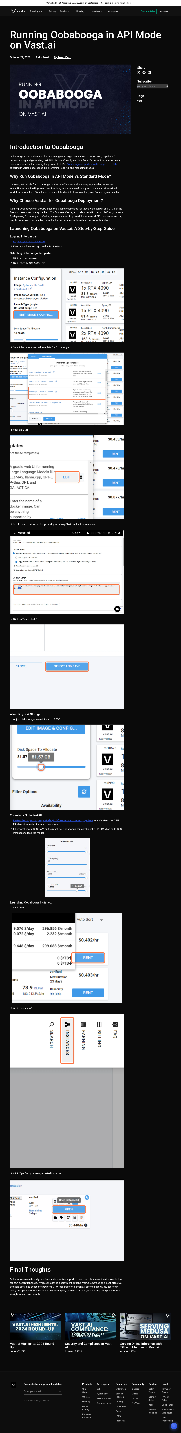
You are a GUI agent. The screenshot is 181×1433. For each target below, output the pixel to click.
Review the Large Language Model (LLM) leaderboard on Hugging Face (53, 820)
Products (64, 11)
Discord (135, 1389)
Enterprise (121, 1389)
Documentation (104, 1403)
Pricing (52, 11)
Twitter (135, 1398)
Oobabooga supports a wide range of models (92, 164)
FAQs (118, 1416)
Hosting (80, 11)
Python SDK (102, 1393)
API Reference (104, 1398)
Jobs (151, 1405)
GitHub (135, 1393)
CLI (98, 1389)
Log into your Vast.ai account (29, 241)
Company (113, 11)
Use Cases (96, 11)
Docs (118, 1411)
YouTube (136, 1403)
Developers (36, 11)
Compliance (167, 1405)
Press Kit (120, 1420)
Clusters (86, 1397)
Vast (139, 100)
